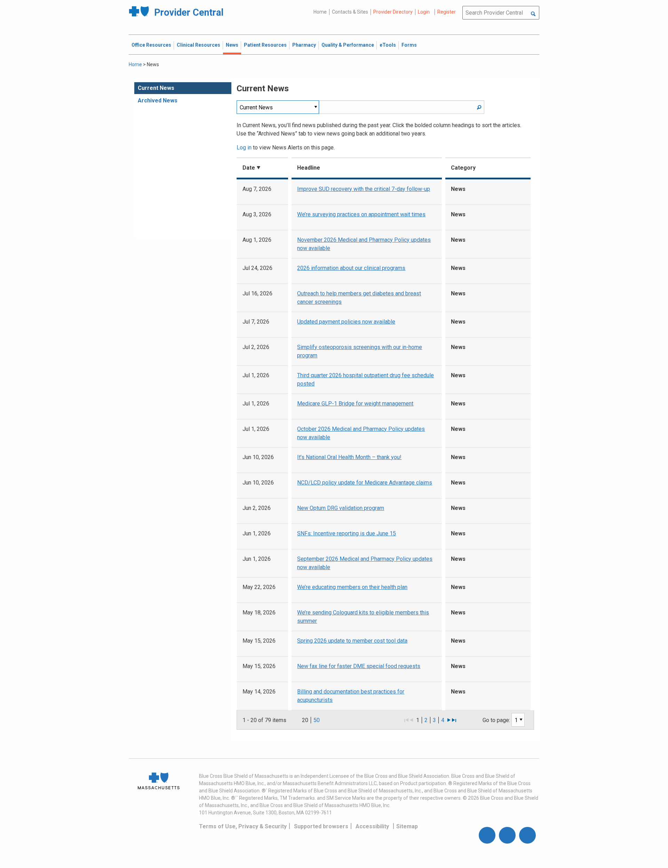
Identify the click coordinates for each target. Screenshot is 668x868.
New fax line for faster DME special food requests (358, 666)
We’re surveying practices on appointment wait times (361, 214)
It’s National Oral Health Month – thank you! (349, 457)
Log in (244, 147)
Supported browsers (321, 826)
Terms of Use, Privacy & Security (243, 826)
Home (320, 12)
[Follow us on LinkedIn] (527, 835)
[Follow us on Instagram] (507, 835)
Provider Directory (393, 12)
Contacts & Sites (350, 12)
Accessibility (372, 826)
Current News (156, 88)
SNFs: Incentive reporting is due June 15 (346, 533)
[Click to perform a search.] (533, 14)
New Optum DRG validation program (340, 508)
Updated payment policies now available (346, 321)
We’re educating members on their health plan (352, 587)
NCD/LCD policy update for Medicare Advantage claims (364, 482)
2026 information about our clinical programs (351, 268)
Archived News (157, 100)
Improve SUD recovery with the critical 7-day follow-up (363, 189)
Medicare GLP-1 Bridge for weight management (355, 403)
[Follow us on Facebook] (487, 835)
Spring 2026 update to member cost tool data (352, 640)
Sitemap (407, 826)
